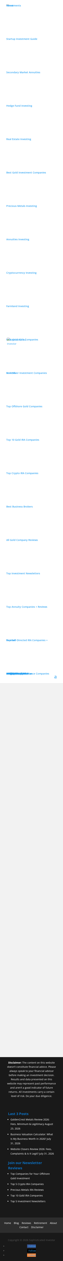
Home (7, 1223)
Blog (16, 1223)
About (53, 1223)
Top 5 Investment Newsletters (28, 1201)
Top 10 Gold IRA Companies (26, 1195)
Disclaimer (37, 1227)
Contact (23, 1227)
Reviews (26, 1223)
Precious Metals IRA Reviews (27, 1189)
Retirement (40, 1223)
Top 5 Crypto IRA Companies (27, 1184)
